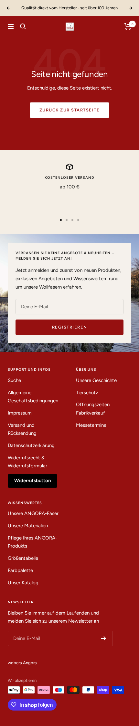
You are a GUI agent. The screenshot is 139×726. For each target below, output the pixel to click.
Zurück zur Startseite (69, 110)
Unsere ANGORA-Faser (33, 513)
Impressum (20, 413)
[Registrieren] (103, 638)
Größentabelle (23, 558)
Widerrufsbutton (32, 480)
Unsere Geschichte (96, 380)
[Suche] (23, 26)
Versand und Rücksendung (22, 429)
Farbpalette (20, 570)
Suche (14, 380)
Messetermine (91, 425)
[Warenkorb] (127, 26)
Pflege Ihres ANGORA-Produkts (32, 542)
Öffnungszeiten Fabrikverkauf (93, 409)
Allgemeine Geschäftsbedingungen (33, 397)
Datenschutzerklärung (31, 445)
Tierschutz (87, 393)
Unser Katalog (23, 583)
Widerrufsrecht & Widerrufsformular (27, 462)
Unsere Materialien (28, 526)
